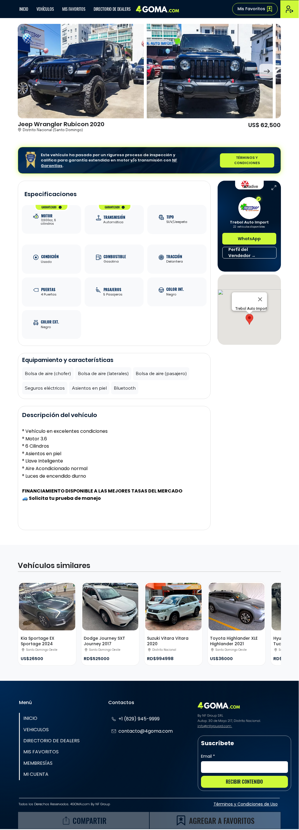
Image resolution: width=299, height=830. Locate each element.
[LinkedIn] (90, 798)
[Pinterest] (103, 798)
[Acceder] (289, 9)
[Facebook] (50, 798)
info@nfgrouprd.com (214, 726)
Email (208, 756)
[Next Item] (266, 71)
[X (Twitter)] (64, 798)
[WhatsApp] (77, 798)
